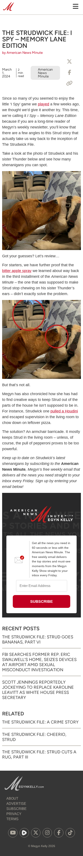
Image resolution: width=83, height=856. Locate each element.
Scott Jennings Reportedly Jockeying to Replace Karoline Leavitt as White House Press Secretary (38, 690)
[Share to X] (69, 62)
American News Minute (45, 72)
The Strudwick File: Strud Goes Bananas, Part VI (37, 639)
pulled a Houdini (64, 411)
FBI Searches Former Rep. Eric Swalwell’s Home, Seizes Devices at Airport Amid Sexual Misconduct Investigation (39, 662)
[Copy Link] (69, 83)
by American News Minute (22, 53)
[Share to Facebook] (69, 72)
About (12, 798)
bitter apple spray (16, 271)
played (43, 104)
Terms (12, 819)
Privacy (13, 814)
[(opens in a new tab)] (12, 832)
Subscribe (16, 809)
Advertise (16, 803)
